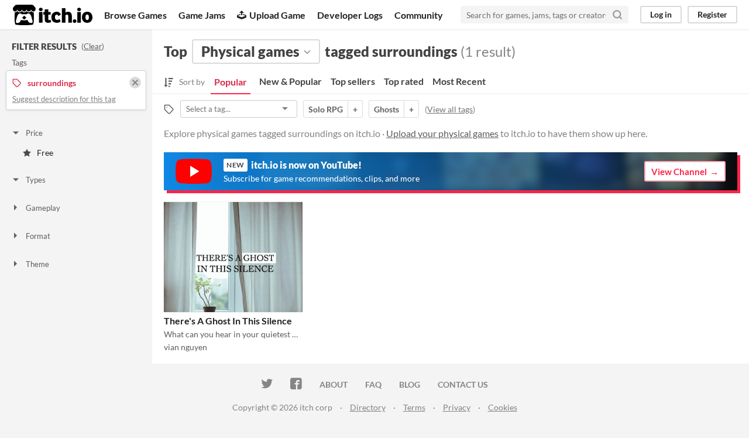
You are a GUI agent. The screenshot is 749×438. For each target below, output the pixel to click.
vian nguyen (185, 347)
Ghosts (386, 109)
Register (712, 14)
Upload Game (277, 14)
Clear (93, 46)
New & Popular (290, 81)
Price (34, 133)
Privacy (456, 407)
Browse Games (135, 14)
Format (38, 236)
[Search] (617, 14)
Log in (661, 14)
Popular (230, 81)
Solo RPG (325, 109)
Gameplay (43, 208)
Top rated (404, 81)
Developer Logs (350, 14)
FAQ (373, 384)
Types (36, 179)
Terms (414, 407)
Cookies (502, 407)
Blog (409, 384)
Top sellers (353, 81)
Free (45, 153)
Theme (37, 264)
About (333, 384)
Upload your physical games (442, 133)
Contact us (463, 384)
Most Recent (459, 81)
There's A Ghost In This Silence (228, 320)
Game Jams (201, 14)
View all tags (450, 109)
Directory (368, 407)
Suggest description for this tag (64, 99)
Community (418, 14)
